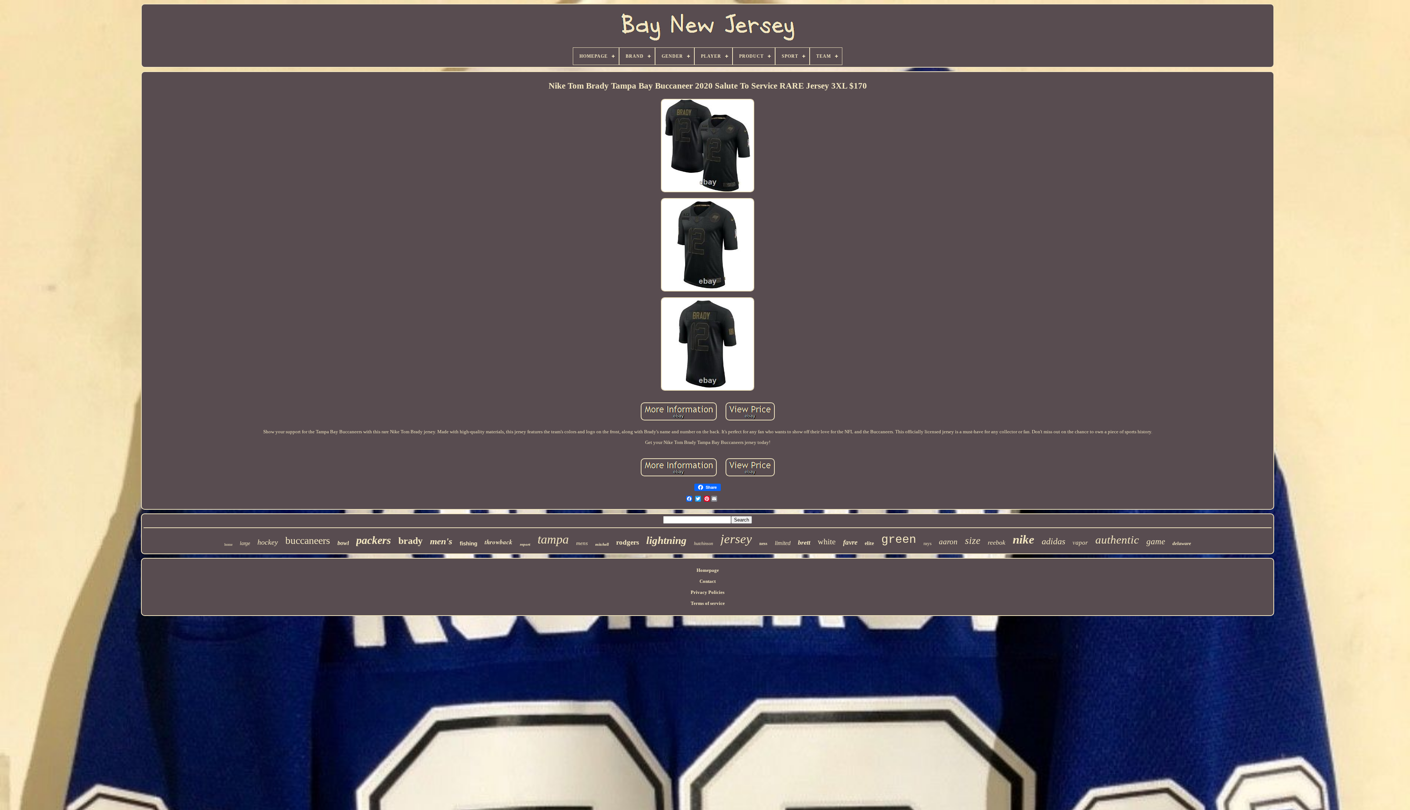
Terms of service (708, 603)
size (972, 540)
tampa (553, 539)
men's (441, 541)
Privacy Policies (707, 592)
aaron (948, 541)
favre (850, 542)
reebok (996, 542)
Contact (707, 581)
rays (927, 543)
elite (869, 543)
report (525, 544)
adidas (1053, 541)
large (245, 543)
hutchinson (703, 543)
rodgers (627, 542)
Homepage (708, 570)
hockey (267, 542)
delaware (1181, 543)
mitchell (602, 544)
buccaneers (307, 540)
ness (763, 543)
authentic (1117, 539)
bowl (343, 543)
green (898, 539)
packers (373, 540)
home (228, 544)
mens (582, 543)
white (827, 541)
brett (804, 542)
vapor (1080, 542)
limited (783, 543)
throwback (499, 542)
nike (1023, 539)
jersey (736, 539)
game (1155, 541)
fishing (468, 543)
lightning (666, 540)
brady (410, 540)
